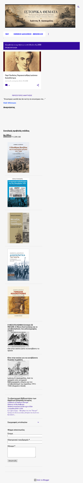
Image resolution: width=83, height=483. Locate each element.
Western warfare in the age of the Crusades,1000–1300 (20, 408)
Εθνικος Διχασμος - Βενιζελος (28, 34)
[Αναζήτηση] (78, 7)
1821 (7, 34)
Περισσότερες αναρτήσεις (22, 95)
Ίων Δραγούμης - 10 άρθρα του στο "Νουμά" (23, 411)
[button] (38, 85)
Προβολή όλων (11, 48)
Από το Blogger (43, 480)
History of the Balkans (16, 404)
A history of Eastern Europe (18, 402)
